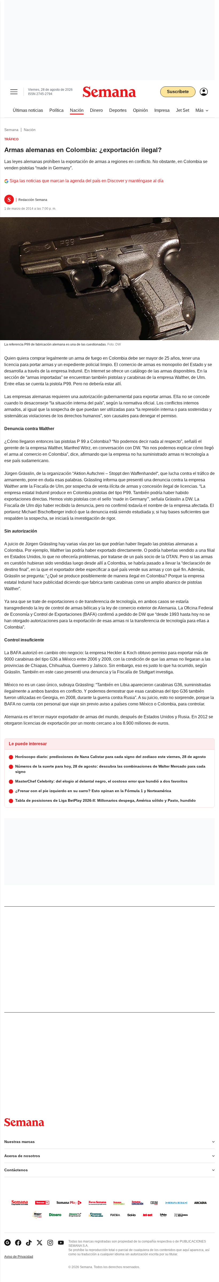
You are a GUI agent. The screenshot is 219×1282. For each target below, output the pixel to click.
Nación (30, 130)
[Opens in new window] (18, 1242)
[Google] (7, 1242)
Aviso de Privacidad (24, 1257)
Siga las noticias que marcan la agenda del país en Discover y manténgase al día (86, 180)
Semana (11, 130)
